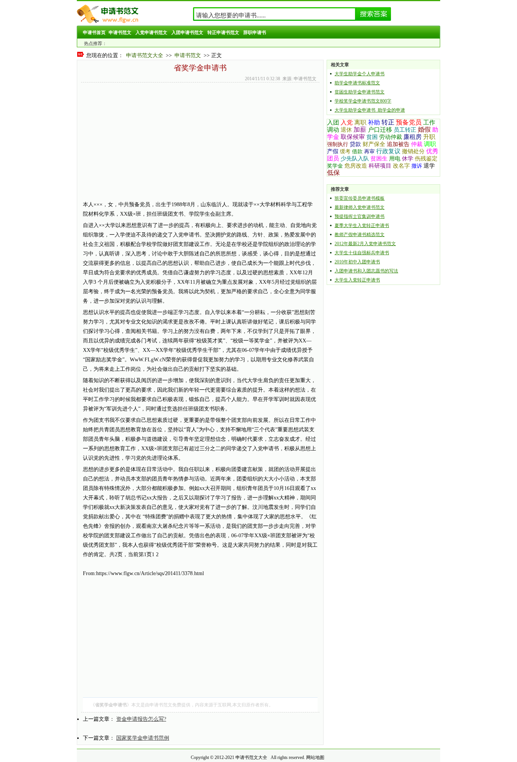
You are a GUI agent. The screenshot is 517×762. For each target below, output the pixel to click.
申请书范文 (120, 32)
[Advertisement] (200, 179)
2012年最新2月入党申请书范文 (365, 243)
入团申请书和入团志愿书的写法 (366, 271)
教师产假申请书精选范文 (360, 234)
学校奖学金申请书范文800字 (363, 101)
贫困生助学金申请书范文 (360, 92)
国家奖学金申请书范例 (142, 738)
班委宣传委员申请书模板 (360, 198)
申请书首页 (94, 32)
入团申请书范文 (187, 32)
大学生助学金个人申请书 (360, 73)
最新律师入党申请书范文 (360, 207)
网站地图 (315, 757)
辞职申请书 (254, 32)
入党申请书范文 (151, 32)
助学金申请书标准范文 (357, 83)
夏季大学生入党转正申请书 (362, 225)
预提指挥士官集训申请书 (360, 216)
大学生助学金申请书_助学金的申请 (370, 110)
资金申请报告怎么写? (141, 719)
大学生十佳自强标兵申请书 (362, 252)
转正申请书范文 (223, 32)
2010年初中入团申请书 (357, 261)
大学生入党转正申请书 (357, 280)
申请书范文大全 (144, 55)
